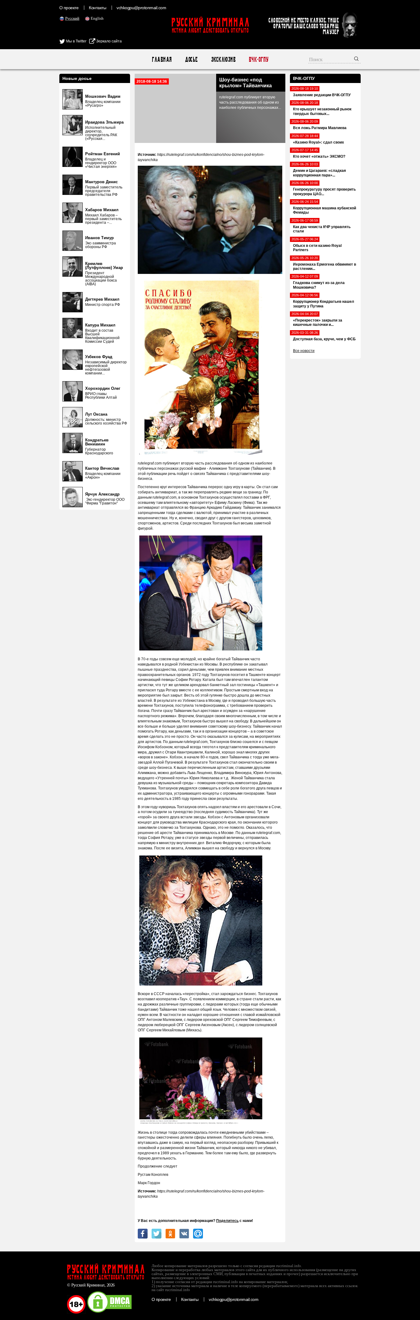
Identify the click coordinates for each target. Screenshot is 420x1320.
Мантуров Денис (101, 182)
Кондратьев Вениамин (97, 442)
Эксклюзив (223, 59)
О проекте (68, 7)
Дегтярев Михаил (102, 299)
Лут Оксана (96, 414)
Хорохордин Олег (102, 388)
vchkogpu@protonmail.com (141, 7)
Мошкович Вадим (103, 96)
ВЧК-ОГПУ (258, 59)
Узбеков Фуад (98, 356)
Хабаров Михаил (101, 209)
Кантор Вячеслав (102, 468)
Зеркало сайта (108, 41)
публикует (171, 463)
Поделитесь (227, 1221)
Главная (162, 59)
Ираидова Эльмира (104, 122)
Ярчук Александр (102, 494)
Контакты (97, 7)
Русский (72, 18)
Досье (191, 59)
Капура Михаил (100, 325)
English (97, 18)
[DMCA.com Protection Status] (109, 1312)
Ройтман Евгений (102, 154)
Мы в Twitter (75, 41)
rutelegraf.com (150, 463)
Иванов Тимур (99, 237)
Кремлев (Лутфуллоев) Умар (104, 265)
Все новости (304, 351)
